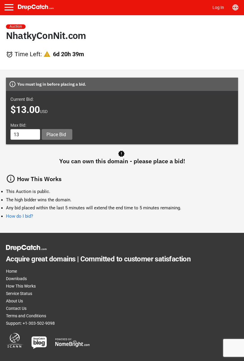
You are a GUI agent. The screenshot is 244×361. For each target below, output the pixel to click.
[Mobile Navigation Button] (8, 7)
